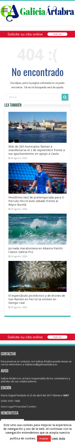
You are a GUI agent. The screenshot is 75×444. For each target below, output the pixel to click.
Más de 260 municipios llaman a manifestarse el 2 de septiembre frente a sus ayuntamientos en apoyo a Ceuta (36, 150)
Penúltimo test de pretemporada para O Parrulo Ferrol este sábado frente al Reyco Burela (36, 201)
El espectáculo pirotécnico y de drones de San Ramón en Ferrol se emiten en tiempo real (36, 299)
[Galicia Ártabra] (37, 12)
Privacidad (20, 406)
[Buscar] (65, 97)
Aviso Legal (7, 406)
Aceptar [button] (43, 438)
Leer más (58, 438)
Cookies (31, 406)
